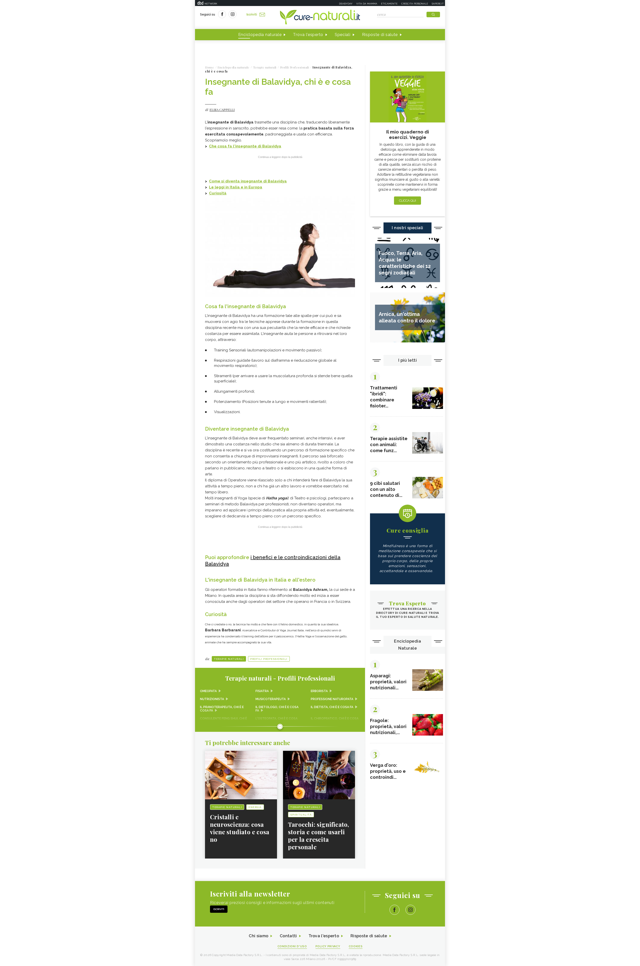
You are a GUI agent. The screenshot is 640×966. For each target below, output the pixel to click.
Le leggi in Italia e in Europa (235, 187)
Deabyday (345, 3)
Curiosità (217, 193)
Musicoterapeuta (271, 699)
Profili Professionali (269, 659)
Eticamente (389, 3)
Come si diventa (225, 181)
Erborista (319, 691)
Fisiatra (262, 691)
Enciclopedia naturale (260, 34)
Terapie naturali (229, 659)
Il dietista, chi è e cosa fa (332, 707)
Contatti (288, 936)
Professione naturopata (332, 699)
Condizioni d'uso (292, 946)
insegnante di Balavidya (258, 146)
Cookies (356, 946)
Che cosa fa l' (222, 146)
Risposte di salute (380, 34)
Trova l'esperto (308, 34)
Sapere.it (438, 3)
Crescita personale (414, 3)
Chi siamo (258, 936)
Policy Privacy (328, 946)
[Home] (320, 17)
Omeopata (208, 691)
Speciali (342, 34)
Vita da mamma (366, 3)
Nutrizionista (212, 699)
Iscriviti (251, 14)
